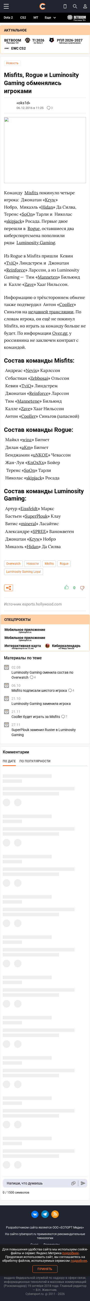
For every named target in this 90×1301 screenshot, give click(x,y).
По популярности (35, 761)
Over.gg (59, 333)
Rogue (34, 228)
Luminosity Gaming (35, 242)
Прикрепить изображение (73, 1183)
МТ (36, 17)
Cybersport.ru (35, 1294)
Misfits (31, 193)
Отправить (83, 1183)
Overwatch (13, 563)
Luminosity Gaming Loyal (23, 571)
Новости (32, 563)
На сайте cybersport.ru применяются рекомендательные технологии (45, 1236)
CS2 (23, 17)
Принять (45, 1269)
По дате (9, 761)
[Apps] (65, 6)
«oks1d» (23, 103)
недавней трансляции (51, 312)
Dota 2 (8, 17)
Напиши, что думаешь (25, 1183)
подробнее (70, 1253)
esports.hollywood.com (42, 604)
